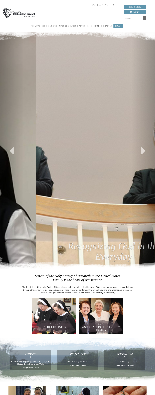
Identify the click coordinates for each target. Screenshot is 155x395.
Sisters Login (135, 7)
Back (94, 5)
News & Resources (67, 26)
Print (112, 5)
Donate (118, 26)
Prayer (82, 26)
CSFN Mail (103, 5)
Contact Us (106, 26)
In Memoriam (93, 26)
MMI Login (134, 12)
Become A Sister (49, 26)
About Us (35, 26)
